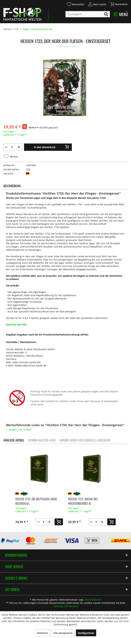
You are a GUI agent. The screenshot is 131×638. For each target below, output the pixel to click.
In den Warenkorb (44, 147)
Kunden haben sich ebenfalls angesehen (85, 440)
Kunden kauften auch (42, 440)
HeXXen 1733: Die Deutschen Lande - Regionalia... (37, 501)
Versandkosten (92, 599)
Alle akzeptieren (62, 633)
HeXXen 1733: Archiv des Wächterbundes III (83, 501)
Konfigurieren (86, 633)
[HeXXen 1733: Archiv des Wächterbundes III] (92, 468)
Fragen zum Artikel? (20, 429)
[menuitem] (75, 4)
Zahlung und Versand (65, 606)
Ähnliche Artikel (13, 440)
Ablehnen (42, 633)
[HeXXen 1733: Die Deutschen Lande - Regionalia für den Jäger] (39, 468)
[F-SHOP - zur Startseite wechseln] (22, 14)
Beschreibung (12, 186)
